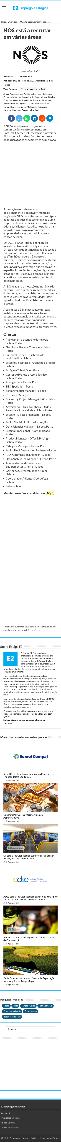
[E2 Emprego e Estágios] (30, 8)
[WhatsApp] (26, 118)
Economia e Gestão (12, 100)
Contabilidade (41, 97)
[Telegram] (49, 118)
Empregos (12, 22)
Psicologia (42, 107)
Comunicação (28, 97)
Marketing (44, 103)
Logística (23, 103)
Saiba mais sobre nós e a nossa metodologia (24, 720)
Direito (51, 97)
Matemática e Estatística (14, 107)
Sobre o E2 (5, 1113)
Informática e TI (10, 103)
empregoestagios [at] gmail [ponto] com (33, 713)
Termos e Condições (10, 1127)
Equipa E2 (11, 76)
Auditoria (28, 94)
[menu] (4, 8)
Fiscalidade (46, 100)
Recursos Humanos (12, 110)
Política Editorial (8, 1122)
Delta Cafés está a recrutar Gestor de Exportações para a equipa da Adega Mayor (29, 979)
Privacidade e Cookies (10, 1118)
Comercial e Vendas (12, 97)
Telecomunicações (30, 110)
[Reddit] (42, 118)
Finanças (37, 100)
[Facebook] (11, 118)
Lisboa (37, 89)
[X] (19, 118)
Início (3, 22)
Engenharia (27, 100)
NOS (37, 71)
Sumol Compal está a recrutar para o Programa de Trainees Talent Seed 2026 (28, 775)
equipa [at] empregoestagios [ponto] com (33, 711)
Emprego (12, 89)
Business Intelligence (42, 94)
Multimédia (32, 107)
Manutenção (33, 103)
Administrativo (16, 94)
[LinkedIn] (34, 118)
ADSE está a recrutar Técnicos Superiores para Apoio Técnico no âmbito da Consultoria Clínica (30, 898)
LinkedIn (7, 723)
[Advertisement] (30, 174)
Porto (43, 89)
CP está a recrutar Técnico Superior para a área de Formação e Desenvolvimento (29, 857)
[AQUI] (50, 493)
